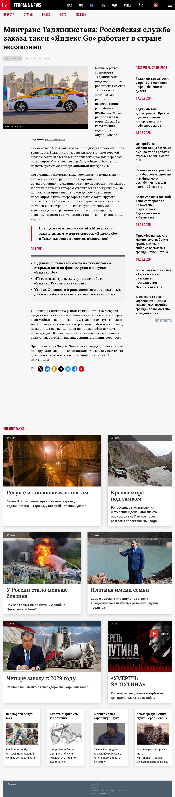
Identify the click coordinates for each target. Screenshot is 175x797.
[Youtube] (81, 369)
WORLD (127, 5)
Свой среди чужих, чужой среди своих (152, 716)
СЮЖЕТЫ (81, 14)
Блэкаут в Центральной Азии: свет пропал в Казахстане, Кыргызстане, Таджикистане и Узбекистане (153, 207)
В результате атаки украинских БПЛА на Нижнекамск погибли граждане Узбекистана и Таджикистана (153, 305)
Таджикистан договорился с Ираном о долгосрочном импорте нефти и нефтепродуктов (152, 117)
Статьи (28, 14)
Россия (37, 58)
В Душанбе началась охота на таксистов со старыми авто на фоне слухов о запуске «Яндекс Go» (72, 267)
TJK (92, 5)
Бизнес (47, 58)
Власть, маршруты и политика (64, 716)
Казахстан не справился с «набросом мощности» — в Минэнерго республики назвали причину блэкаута (153, 178)
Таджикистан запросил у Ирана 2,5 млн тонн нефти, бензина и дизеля (153, 84)
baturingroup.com (113, 790)
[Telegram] (68, 369)
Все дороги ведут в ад (19, 716)
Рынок (28, 58)
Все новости (163, 320)
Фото (63, 14)
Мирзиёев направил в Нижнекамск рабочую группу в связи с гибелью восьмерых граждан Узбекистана (152, 243)
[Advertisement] (87, 401)
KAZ (69, 5)
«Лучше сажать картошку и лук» (106, 716)
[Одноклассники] (54, 369)
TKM (102, 5)
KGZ (81, 5)
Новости (8, 14)
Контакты (12, 784)
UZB (114, 5)
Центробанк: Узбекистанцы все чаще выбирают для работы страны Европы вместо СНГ (153, 152)
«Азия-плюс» (55, 139)
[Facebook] (74, 369)
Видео (46, 14)
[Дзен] (61, 369)
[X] (40, 369)
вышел (56, 311)
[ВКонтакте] (47, 369)
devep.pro (105, 793)
